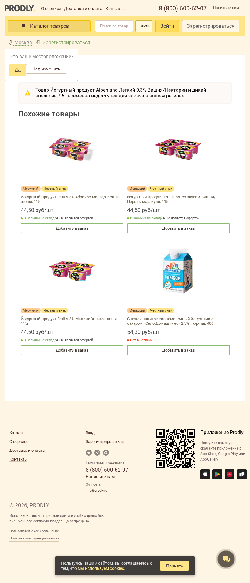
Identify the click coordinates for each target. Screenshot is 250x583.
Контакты (115, 8)
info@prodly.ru (96, 491)
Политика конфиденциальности (34, 538)
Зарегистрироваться (210, 26)
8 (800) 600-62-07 (183, 8)
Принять (174, 566)
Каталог (16, 432)
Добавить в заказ (72, 228)
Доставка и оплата (83, 8)
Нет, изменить (46, 68)
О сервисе (51, 8)
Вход (90, 432)
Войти (167, 26)
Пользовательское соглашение (34, 531)
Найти (143, 26)
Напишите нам (226, 8)
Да (18, 69)
